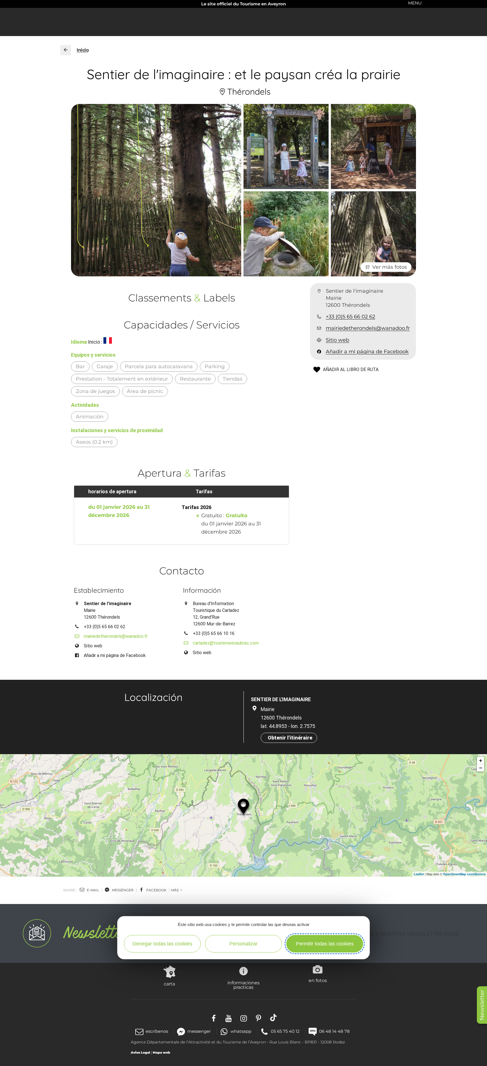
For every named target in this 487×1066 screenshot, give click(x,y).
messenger (122, 890)
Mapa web (161, 1052)
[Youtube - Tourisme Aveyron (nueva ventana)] (228, 1017)
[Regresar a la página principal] (65, 50)
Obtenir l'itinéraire (290, 738)
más (175, 890)
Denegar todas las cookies (162, 944)
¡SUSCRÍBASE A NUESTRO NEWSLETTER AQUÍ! (399, 934)
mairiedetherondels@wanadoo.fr (368, 328)
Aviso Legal (140, 1052)
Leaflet (419, 874)
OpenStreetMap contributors (464, 874)
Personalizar (243, 944)
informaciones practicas (243, 985)
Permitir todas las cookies (325, 944)
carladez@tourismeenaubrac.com (223, 643)
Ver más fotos (389, 267)
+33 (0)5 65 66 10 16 (213, 633)
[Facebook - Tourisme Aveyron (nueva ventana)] (213, 1017)
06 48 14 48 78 (334, 1031)
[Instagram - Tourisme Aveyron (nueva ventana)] (243, 1017)
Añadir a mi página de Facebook (367, 352)
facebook (156, 890)
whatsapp (241, 1031)
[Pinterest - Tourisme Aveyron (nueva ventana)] (258, 1017)
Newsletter (482, 1005)
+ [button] (480, 760)
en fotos (318, 980)
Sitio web (337, 340)
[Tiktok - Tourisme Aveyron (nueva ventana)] (273, 1017)
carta (169, 983)
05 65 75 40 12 (285, 1031)
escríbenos (157, 1031)
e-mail (92, 890)
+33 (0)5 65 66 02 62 (350, 317)
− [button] (480, 768)
